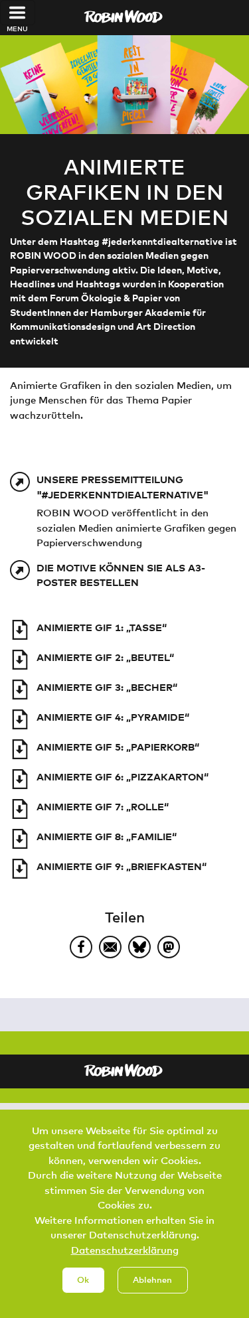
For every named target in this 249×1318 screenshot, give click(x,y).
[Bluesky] (139, 947)
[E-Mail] (110, 947)
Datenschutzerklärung (125, 1250)
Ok (83, 1279)
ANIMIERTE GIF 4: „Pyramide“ (113, 717)
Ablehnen (152, 1279)
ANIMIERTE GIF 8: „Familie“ (107, 836)
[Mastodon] (168, 947)
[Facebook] (81, 947)
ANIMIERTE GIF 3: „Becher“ (107, 687)
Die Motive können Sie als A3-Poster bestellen (121, 575)
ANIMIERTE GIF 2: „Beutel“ (105, 657)
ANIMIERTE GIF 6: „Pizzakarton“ (122, 776)
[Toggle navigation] (17, 12)
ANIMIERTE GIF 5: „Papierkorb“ (118, 747)
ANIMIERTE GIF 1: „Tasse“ (102, 627)
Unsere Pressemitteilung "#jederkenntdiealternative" (122, 486)
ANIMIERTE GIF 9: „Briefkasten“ (122, 866)
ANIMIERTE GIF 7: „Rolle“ (103, 806)
